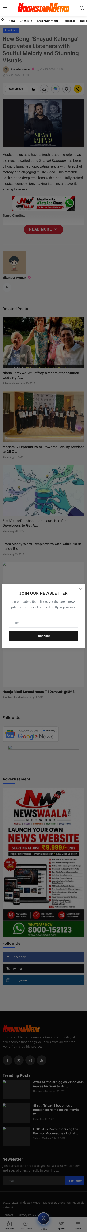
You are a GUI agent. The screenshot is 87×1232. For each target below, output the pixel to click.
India (11, 21)
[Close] (80, 589)
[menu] (5, 8)
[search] (81, 8)
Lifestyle (26, 21)
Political (69, 21)
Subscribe (44, 636)
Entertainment (47, 21)
